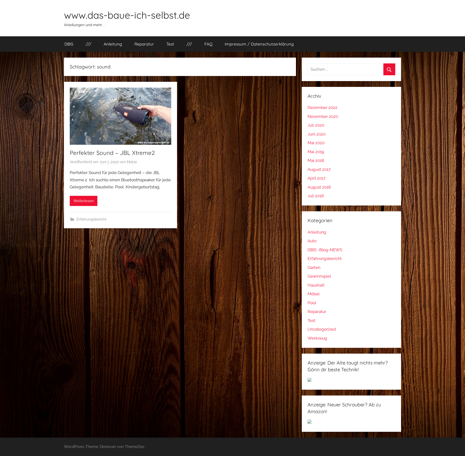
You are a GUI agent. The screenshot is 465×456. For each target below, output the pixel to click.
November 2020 (323, 116)
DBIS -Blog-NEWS (325, 249)
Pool (312, 302)
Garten (314, 267)
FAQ (208, 43)
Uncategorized (322, 329)
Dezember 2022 (322, 107)
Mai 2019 (316, 151)
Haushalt (316, 285)
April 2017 (317, 178)
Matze (132, 162)
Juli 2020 (316, 125)
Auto (312, 240)
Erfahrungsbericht (91, 219)
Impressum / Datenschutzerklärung (259, 43)
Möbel (314, 293)
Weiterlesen (83, 201)
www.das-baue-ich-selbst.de (127, 15)
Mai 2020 (316, 142)
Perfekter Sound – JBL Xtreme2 (112, 152)
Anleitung (113, 43)
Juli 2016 (316, 195)
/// (88, 43)
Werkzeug (317, 338)
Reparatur (144, 43)
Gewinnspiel (319, 276)
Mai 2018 (316, 160)
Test (170, 43)
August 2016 (319, 187)
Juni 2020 (317, 134)
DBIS (68, 43)
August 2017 (319, 169)
